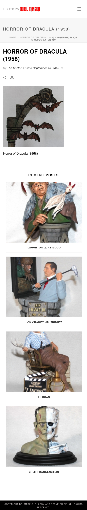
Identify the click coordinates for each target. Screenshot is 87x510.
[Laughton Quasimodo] (44, 212)
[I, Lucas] (44, 362)
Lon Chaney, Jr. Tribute (44, 322)
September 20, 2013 (46, 68)
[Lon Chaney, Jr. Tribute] (44, 287)
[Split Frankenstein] (44, 436)
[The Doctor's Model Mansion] (20, 9)
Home (13, 37)
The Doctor (14, 68)
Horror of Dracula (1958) (37, 37)
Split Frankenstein (44, 472)
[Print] (14, 77)
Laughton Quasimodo (44, 247)
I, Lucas (44, 397)
